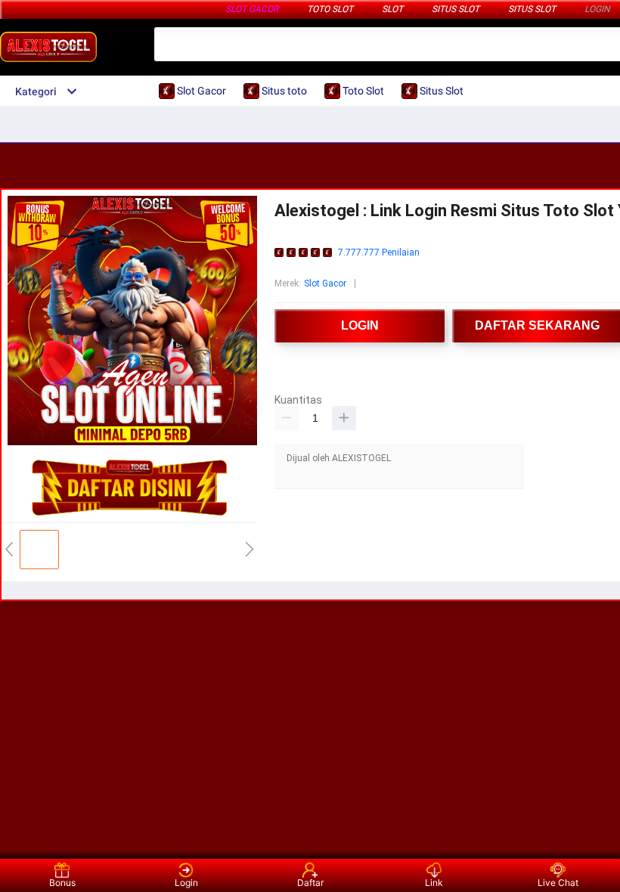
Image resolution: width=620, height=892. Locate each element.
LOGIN (597, 9)
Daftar (310, 882)
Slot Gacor (251, 9)
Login (186, 882)
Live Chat (558, 882)
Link (434, 882)
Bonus (62, 882)
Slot (392, 9)
